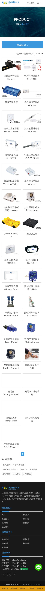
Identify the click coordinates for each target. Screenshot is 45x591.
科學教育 (5, 543)
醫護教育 (26, 539)
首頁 (18, 24)
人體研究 (5, 547)
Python (24, 469)
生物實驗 (17, 474)
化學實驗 (27, 474)
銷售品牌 (26, 515)
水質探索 (6, 465)
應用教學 (5, 523)
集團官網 (5, 539)
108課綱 (33, 469)
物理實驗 (6, 474)
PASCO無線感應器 (10, 469)
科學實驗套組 (18, 465)
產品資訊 (5, 519)
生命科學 (26, 543)
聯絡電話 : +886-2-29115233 (14, 563)
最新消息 (26, 519)
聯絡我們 (26, 523)
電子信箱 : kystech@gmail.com (14, 560)
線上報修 (30, 3)
